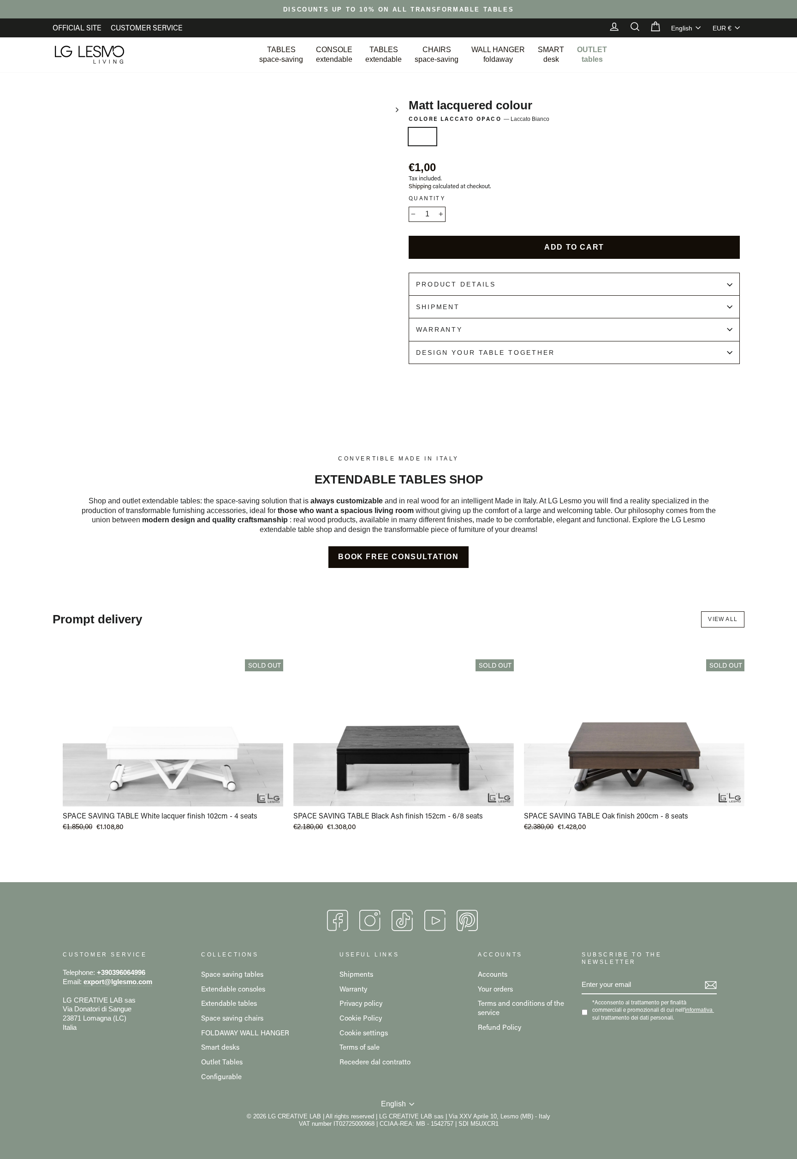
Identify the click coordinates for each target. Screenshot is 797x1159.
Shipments (356, 974)
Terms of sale (359, 1046)
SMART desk (551, 54)
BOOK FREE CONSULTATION (398, 557)
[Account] (609, 28)
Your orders (495, 988)
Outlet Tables (222, 1061)
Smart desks (220, 1046)
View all (723, 619)
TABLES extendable (383, 54)
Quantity (427, 198)
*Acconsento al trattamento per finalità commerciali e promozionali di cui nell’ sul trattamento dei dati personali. (652, 1010)
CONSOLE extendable (334, 54)
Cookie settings (363, 1032)
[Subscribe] (711, 985)
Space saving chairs (232, 1017)
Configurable (221, 1076)
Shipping (420, 186)
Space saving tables (232, 974)
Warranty (439, 329)
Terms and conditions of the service (521, 1007)
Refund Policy (499, 1027)
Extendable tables (229, 1003)
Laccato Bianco (422, 136)
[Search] (630, 28)
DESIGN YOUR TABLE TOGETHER (485, 352)
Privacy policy (360, 1003)
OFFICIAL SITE (77, 27)
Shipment (438, 307)
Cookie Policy (360, 1017)
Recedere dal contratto (374, 1061)
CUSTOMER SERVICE (147, 27)
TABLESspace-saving (281, 54)
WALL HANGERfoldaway (498, 54)
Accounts (492, 974)
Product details (456, 284)
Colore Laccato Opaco (479, 118)
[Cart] (650, 28)
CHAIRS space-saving (436, 54)
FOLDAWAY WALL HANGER (245, 1032)
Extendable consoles (233, 988)
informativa (699, 1010)
